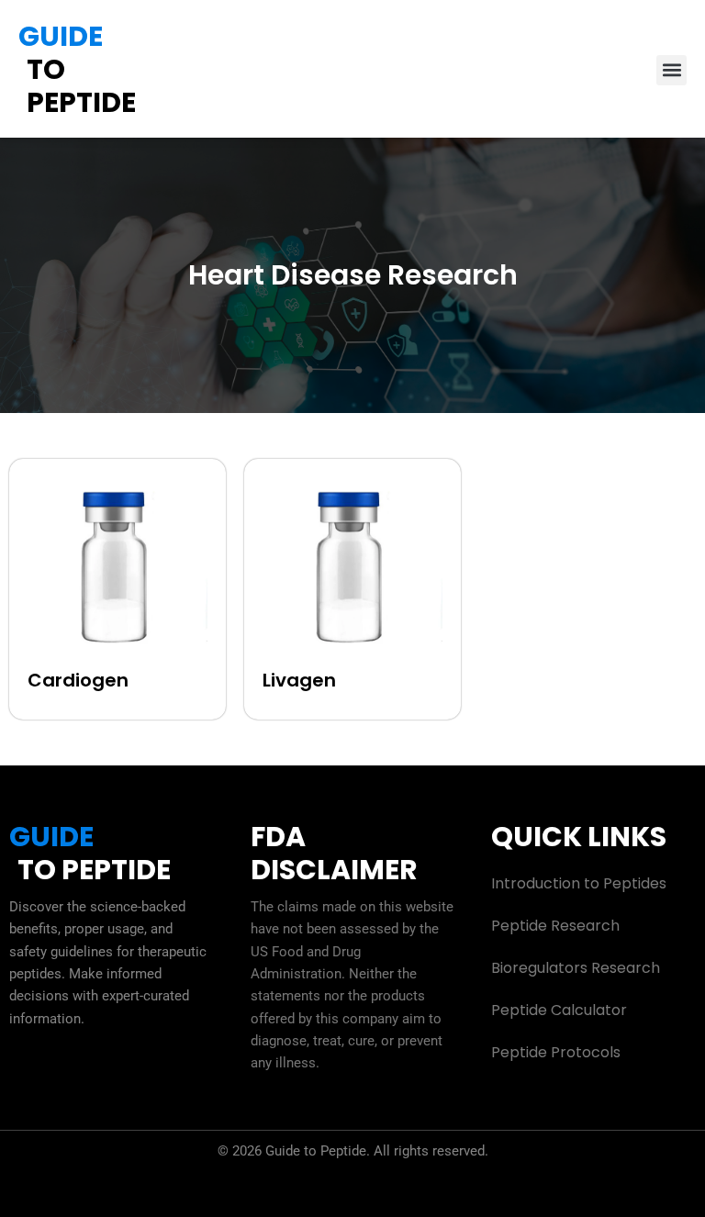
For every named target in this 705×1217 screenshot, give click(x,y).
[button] (671, 70)
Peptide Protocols (556, 1052)
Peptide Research (555, 925)
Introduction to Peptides (578, 883)
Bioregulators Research (575, 967)
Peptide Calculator (559, 1010)
